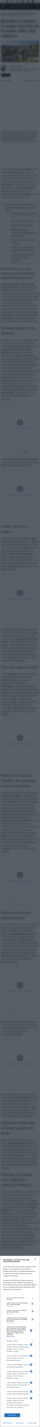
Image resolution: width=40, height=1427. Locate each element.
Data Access (20, 1423)
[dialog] (20, 1341)
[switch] (31, 1304)
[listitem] (20, 1298)
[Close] (36, 1260)
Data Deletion (7, 1423)
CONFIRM (12, 1415)
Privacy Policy (32, 1423)
